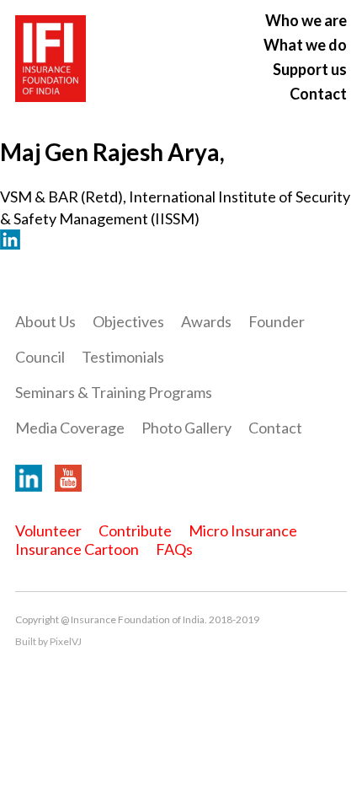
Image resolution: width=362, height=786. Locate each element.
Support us (310, 69)
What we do (305, 44)
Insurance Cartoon (77, 549)
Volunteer (48, 530)
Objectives (128, 321)
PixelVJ (66, 641)
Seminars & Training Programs (113, 392)
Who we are (306, 20)
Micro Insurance (243, 530)
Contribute (135, 530)
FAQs (174, 549)
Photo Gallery (186, 427)
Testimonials (123, 356)
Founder (276, 321)
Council (40, 356)
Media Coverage (70, 427)
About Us (45, 321)
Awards (206, 321)
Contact (318, 93)
